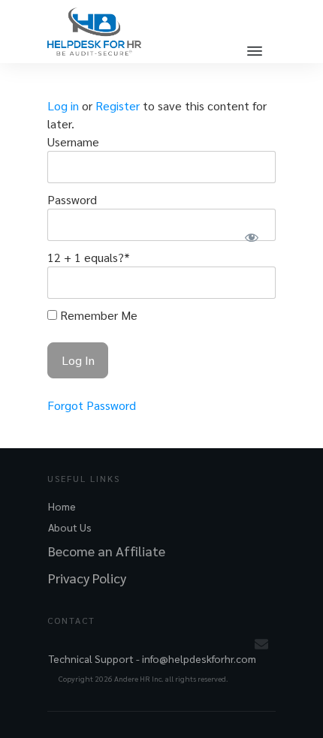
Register (117, 105)
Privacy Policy (87, 577)
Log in (63, 105)
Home (62, 506)
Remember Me (97, 315)
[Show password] (251, 237)
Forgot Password (91, 405)
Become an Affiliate (106, 550)
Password (72, 199)
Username (73, 141)
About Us (70, 527)
